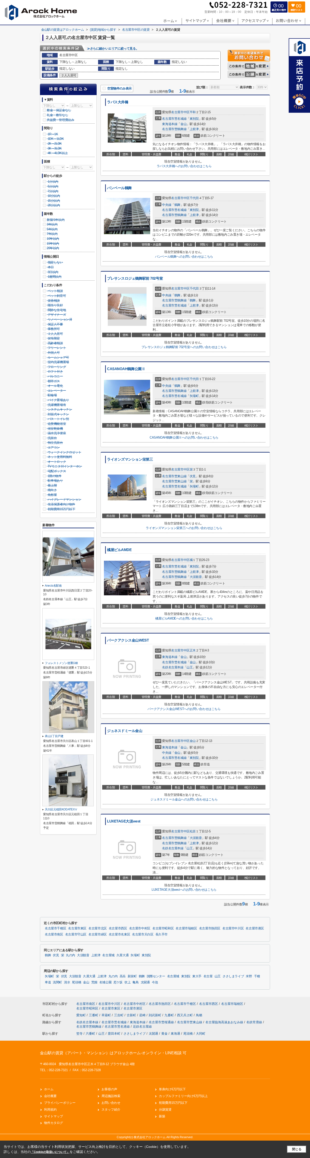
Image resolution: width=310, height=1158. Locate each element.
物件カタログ (53, 1123)
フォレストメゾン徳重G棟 (61, 663)
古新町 (132, 1015)
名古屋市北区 (97, 928)
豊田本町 (114, 1033)
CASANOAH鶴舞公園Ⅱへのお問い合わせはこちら (184, 437)
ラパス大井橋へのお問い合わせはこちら (184, 166)
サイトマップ (53, 1116)
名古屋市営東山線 (174, 476)
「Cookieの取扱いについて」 (50, 1152)
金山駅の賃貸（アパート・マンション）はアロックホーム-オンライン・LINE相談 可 (113, 1053)
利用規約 (50, 1109)
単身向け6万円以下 (172, 1089)
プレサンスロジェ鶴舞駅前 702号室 (135, 278)
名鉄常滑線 (254, 1022)
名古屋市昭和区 (163, 928)
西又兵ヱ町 (185, 1015)
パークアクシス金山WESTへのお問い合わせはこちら (183, 709)
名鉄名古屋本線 (172, 667)
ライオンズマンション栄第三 (130, 459)
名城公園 (105, 982)
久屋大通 (122, 955)
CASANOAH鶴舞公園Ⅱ (126, 369)
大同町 (200, 1033)
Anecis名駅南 (53, 585)
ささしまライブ (233, 976)
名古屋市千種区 (55, 928)
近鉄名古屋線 (142, 1026)
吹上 (127, 982)
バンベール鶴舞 (119, 188)
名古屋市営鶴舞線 (174, 129)
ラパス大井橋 (117, 102)
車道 (48, 982)
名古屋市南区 (54, 934)
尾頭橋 (76, 982)
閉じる (297, 1149)
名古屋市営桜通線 (162, 1022)
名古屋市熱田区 (209, 928)
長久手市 (161, 934)
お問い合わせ (110, 1103)
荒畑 (94, 982)
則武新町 (155, 1015)
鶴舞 (177, 205)
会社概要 (50, 1096)
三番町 (94, 1015)
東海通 (175, 1033)
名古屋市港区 (255, 928)
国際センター (156, 976)
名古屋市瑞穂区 (186, 928)
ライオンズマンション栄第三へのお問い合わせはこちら (184, 528)
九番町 (169, 1015)
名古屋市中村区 (139, 928)
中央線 (166, 205)
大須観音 (196, 577)
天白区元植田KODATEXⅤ (61, 809)
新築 (162, 1116)
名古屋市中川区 (233, 928)
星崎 (143, 1015)
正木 (193, 650)
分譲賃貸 (165, 1109)
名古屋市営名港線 (118, 1026)
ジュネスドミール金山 (124, 731)
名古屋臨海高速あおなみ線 (224, 1022)
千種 (257, 976)
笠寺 (79, 1033)
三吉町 (119, 1015)
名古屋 (208, 976)
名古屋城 (108, 955)
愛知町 (81, 1015)
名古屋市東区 (77, 928)
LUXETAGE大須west (123, 821)
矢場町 (194, 396)
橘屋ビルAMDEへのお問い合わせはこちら (184, 618)
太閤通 (145, 982)
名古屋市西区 (118, 928)
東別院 (194, 118)
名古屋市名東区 (119, 934)
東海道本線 (169, 124)
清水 (67, 982)
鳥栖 (199, 1015)
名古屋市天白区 (142, 934)
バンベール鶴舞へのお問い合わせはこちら (184, 256)
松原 (193, 831)
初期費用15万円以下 (173, 1103)
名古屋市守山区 (75, 934)
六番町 (90, 1033)
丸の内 (70, 955)
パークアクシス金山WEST (128, 640)
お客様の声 (109, 1089)
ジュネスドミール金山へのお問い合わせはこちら (183, 799)
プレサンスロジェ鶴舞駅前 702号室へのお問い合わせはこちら (183, 347)
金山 (183, 124)
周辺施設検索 (110, 1096)
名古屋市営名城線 (174, 118)
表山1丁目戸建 (54, 736)
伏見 (193, 476)
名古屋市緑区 (97, 934)
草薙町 (106, 1015)
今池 (155, 982)
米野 (249, 976)
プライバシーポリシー (60, 1103)
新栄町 (132, 976)
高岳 (123, 976)
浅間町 (57, 982)
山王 (189, 667)
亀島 (135, 982)
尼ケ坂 (118, 982)
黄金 (164, 1033)
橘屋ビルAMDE (119, 550)
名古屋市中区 (180, 112)
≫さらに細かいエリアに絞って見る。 (113, 48)
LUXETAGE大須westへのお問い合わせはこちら (184, 889)
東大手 (197, 976)
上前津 (194, 129)
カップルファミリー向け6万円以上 (183, 1096)
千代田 (194, 198)
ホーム (49, 1089)
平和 (193, 112)
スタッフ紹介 (110, 1109)
